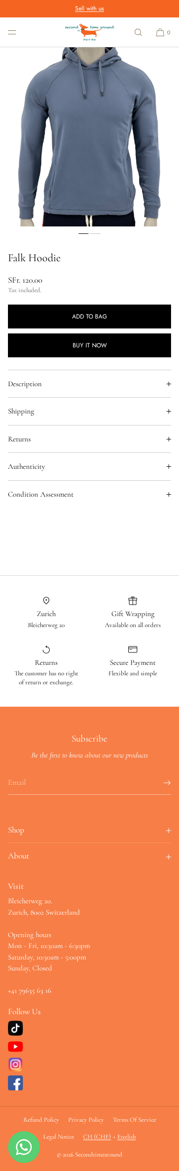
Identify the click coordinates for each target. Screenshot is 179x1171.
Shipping (21, 411)
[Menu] (20, 32)
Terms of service (134, 1120)
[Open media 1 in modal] (89, 136)
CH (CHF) (97, 1137)
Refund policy (41, 1120)
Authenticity (26, 466)
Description (25, 383)
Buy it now (90, 345)
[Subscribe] (158, 783)
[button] (138, 32)
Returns (19, 438)
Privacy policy (86, 1120)
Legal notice (58, 1137)
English (126, 1137)
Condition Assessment (41, 494)
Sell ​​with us (89, 8)
